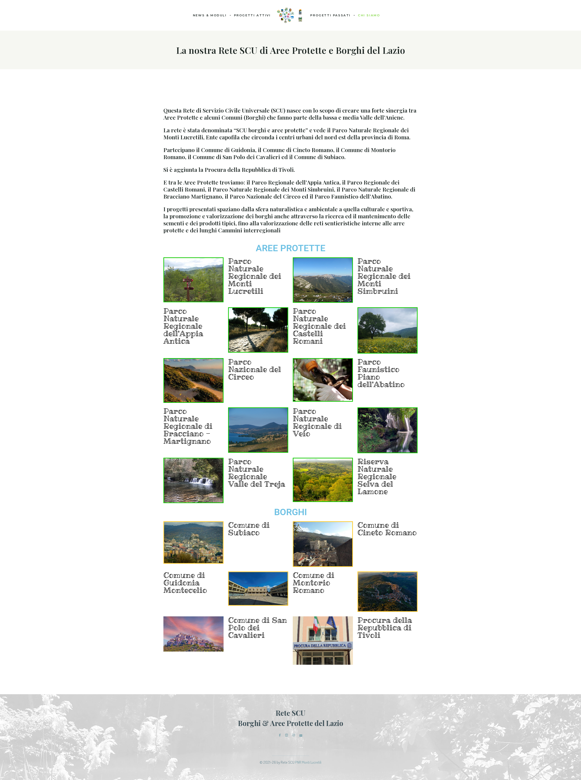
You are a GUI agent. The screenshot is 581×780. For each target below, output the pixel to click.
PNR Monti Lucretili (308, 762)
